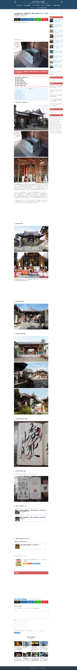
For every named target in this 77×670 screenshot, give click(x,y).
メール (15, 623)
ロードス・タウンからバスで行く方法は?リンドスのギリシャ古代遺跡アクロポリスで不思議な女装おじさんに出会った (58, 31)
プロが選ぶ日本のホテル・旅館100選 (55, 120)
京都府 (51, 124)
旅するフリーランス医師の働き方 (46, 5)
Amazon (25, 563)
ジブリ (61, 118)
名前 (15, 619)
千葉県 (57, 124)
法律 (53, 129)
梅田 (51, 129)
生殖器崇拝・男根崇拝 (56, 5)
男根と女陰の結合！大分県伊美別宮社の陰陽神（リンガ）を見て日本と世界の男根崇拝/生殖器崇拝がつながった (58, 42)
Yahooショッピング (36, 563)
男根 (54, 130)
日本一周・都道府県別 (27, 5)
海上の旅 (57, 129)
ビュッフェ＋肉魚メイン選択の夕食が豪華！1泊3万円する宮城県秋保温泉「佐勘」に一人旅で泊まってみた (57, 36)
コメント (16, 610)
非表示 (32, 88)
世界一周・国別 (19, 5)
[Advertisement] (31, 30)
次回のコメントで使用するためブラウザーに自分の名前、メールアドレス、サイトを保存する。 (29, 630)
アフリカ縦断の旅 (53, 118)
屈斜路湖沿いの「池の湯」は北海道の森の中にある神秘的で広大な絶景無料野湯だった (57, 61)
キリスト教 (57, 118)
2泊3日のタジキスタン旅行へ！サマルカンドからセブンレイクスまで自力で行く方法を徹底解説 (57, 52)
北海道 (54, 124)
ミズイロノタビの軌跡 (35, 5)
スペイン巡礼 (52, 119)
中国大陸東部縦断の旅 (53, 123)
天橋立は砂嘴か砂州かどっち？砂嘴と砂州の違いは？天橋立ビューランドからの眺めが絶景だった (57, 66)
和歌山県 (57, 125)
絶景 (53, 131)
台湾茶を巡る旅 (52, 125)
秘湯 (51, 131)
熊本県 (51, 130)
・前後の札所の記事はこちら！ (19, 97)
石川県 (60, 130)
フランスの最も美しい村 (58, 119)
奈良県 (60, 125)
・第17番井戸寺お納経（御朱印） (20, 95)
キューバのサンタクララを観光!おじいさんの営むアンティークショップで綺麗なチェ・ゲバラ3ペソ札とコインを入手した (58, 47)
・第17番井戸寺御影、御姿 (18, 96)
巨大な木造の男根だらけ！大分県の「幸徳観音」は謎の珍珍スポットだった (57, 56)
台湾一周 (61, 124)
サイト (15, 627)
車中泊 (56, 131)
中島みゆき (58, 123)
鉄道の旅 (60, 131)
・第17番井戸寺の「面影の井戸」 (20, 90)
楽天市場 (30, 563)
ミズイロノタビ (38, 2)
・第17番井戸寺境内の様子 (18, 94)
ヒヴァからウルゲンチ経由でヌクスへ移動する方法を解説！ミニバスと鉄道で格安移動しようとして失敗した (57, 21)
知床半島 (57, 130)
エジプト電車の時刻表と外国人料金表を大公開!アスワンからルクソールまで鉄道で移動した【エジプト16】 (58, 26)
